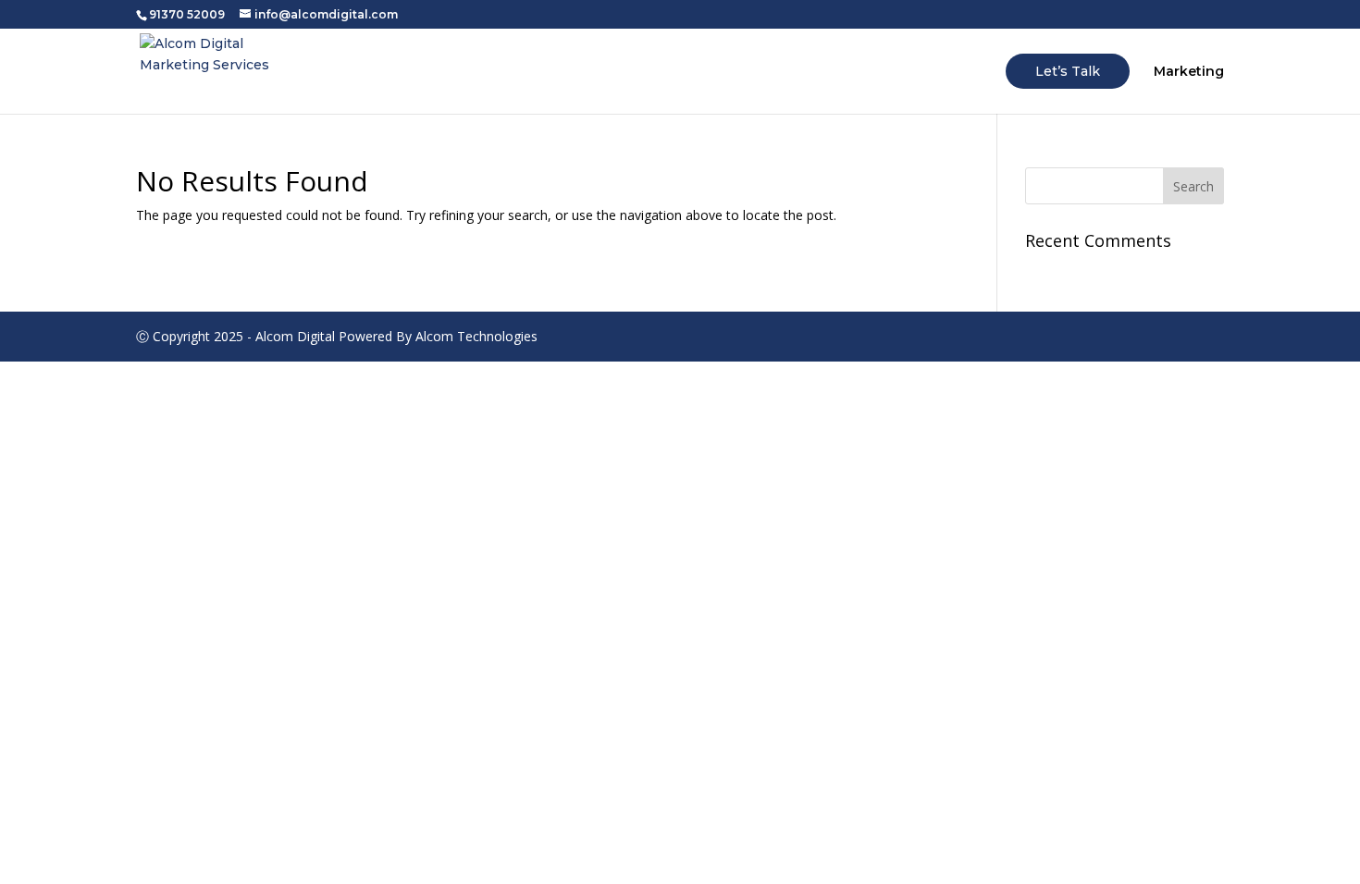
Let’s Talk (1067, 71)
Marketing (1189, 72)
